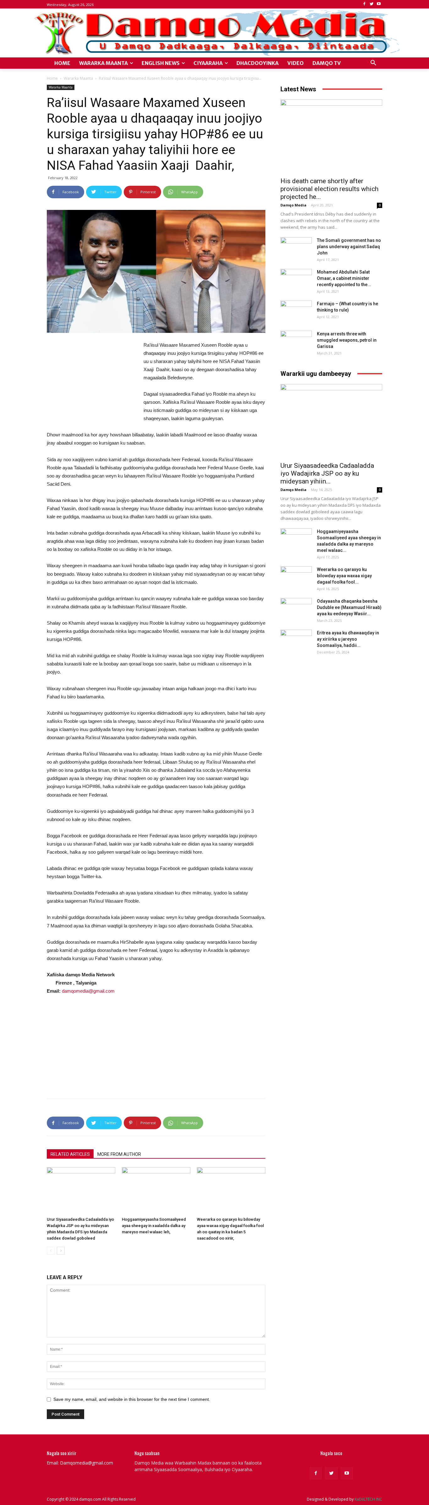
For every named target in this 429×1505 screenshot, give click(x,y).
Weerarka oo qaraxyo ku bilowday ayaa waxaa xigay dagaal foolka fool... (344, 575)
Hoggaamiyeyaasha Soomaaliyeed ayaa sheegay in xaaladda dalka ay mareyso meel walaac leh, (154, 1225)
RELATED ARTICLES (70, 1154)
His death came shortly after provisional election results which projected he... (329, 188)
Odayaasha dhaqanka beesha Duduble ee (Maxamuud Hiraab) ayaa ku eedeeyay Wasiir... (349, 607)
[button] (373, 63)
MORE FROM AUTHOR (119, 1154)
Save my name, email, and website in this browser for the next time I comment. (131, 1399)
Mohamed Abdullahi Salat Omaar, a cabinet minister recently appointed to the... (344, 278)
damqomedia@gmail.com (88, 991)
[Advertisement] (94, 383)
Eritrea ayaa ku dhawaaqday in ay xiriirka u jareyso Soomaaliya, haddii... (348, 639)
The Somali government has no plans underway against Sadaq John (349, 246)
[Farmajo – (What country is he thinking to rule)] (296, 312)
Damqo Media (293, 205)
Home (52, 78)
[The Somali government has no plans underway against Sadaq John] (296, 248)
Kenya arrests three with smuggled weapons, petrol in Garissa (347, 340)
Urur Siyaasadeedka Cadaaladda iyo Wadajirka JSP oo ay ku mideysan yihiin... (327, 473)
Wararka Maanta (78, 78)
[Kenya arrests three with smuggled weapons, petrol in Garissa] (296, 342)
